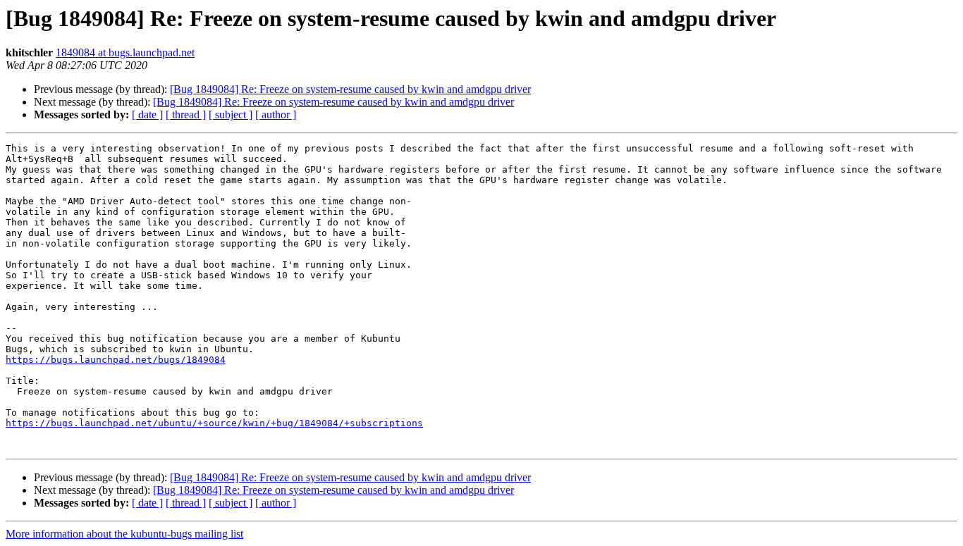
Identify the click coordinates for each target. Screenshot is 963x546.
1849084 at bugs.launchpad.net (125, 52)
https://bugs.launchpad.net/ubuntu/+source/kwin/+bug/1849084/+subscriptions (214, 423)
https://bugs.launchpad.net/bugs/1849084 (116, 359)
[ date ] (147, 114)
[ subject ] (230, 114)
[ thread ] (186, 114)
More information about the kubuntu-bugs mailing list (124, 534)
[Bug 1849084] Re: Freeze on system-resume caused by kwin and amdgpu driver (350, 89)
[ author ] (275, 114)
